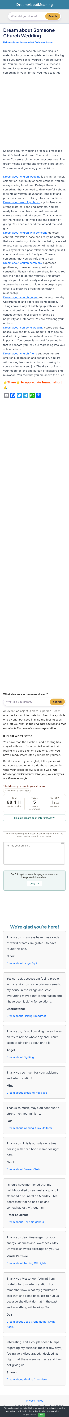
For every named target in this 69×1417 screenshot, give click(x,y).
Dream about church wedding (21, 176)
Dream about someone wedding (23, 327)
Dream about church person (21, 297)
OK (41, 1414)
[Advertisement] (34, 113)
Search (52, 16)
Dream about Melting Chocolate (27, 1379)
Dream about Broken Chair (23, 1169)
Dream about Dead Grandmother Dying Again (31, 1324)
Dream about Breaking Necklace (27, 1092)
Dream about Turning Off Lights (26, 1263)
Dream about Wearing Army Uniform (29, 1128)
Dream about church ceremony (22, 262)
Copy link (34, 883)
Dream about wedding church (21, 202)
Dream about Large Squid (23, 963)
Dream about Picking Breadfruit (26, 1015)
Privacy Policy (34, 1400)
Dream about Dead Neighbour (25, 1222)
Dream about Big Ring (20, 1057)
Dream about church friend (20, 353)
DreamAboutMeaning (34, 5)
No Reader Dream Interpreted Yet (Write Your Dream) (28, 42)
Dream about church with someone (25, 232)
